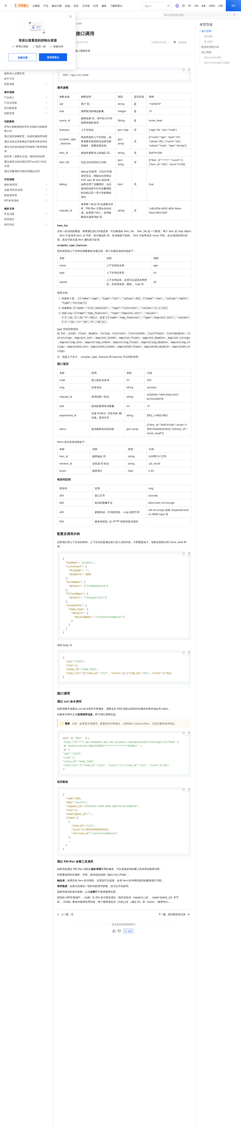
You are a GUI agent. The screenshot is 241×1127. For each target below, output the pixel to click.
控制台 (212, 5)
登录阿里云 (53, 57)
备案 (203, 5)
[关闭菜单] (5, 5)
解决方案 (57, 5)
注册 (220, 5)
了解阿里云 (116, 5)
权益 (67, 5)
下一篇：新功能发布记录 (171, 914)
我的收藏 (182, 42)
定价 (76, 5)
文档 (196, 5)
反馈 (130, 930)
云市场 (86, 5)
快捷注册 (23, 57)
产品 (45, 5)
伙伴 (95, 5)
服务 (104, 5)
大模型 (36, 5)
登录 (233, 5)
